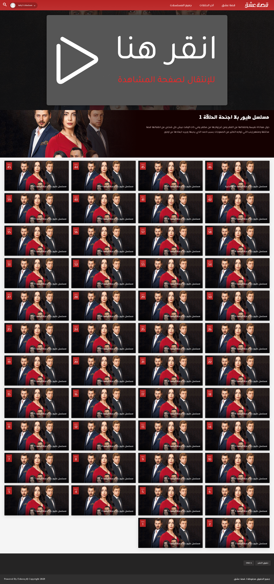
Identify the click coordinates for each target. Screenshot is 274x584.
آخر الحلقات (207, 5)
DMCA (249, 563)
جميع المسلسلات (181, 5)
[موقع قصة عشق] (256, 4)
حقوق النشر (263, 563)
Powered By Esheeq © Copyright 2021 (24, 579)
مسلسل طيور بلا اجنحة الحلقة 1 (234, 117)
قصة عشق (228, 5)
